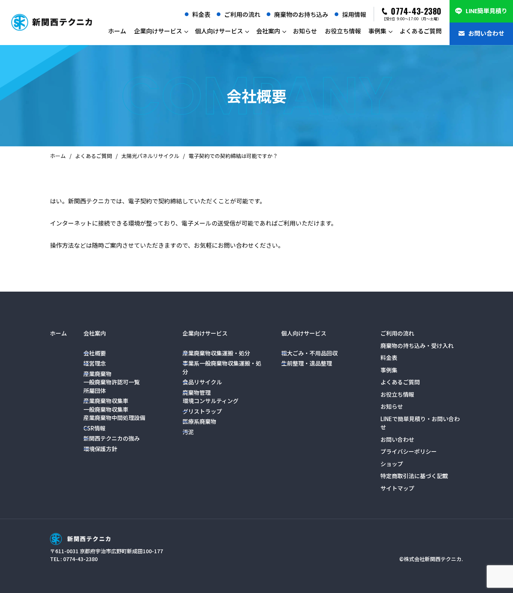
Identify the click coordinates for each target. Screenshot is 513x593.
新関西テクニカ (80, 538)
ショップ (391, 464)
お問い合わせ (486, 33)
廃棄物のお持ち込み (301, 14)
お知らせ (305, 30)
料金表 (201, 14)
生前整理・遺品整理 (306, 363)
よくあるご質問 (421, 30)
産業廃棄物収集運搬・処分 (216, 353)
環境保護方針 (100, 449)
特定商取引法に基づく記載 (414, 476)
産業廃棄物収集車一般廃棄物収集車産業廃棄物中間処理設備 (114, 409)
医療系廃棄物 (199, 421)
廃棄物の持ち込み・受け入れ (417, 345)
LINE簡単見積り (486, 11)
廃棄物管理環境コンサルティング (210, 396)
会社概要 (94, 353)
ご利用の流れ (242, 14)
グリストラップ (202, 411)
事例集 (377, 30)
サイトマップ (397, 488)
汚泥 (188, 432)
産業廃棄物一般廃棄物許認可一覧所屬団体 (111, 382)
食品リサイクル (202, 382)
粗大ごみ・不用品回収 (309, 353)
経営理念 (94, 363)
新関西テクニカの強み (111, 438)
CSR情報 (94, 428)
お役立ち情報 (343, 30)
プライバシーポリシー (408, 451)
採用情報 (354, 14)
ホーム (117, 30)
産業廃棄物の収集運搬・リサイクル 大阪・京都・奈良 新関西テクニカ (51, 22)
